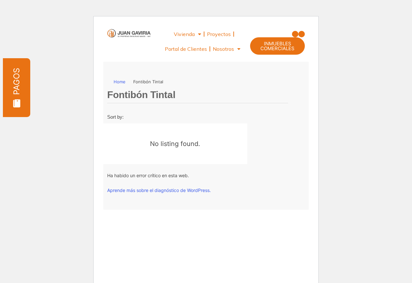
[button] (295, 34)
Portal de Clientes (186, 49)
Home (120, 81)
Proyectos (219, 34)
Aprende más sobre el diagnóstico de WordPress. (159, 190)
